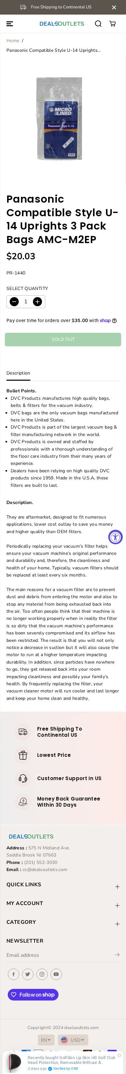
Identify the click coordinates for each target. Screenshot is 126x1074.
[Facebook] (13, 974)
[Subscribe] (117, 955)
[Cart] (112, 24)
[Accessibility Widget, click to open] (115, 537)
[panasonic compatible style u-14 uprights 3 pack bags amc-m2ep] (58, 121)
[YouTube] (56, 974)
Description (18, 373)
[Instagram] (42, 974)
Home (12, 41)
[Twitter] (28, 974)
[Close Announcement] (114, 7)
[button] (10, 24)
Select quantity (27, 288)
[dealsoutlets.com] (61, 23)
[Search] (98, 24)
